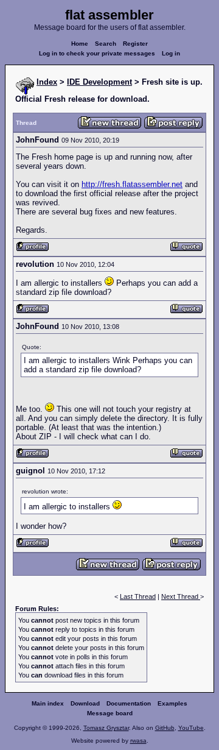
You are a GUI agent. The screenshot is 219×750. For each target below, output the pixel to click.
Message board (110, 713)
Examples (172, 703)
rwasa (138, 740)
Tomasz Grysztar (106, 727)
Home (79, 43)
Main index (48, 703)
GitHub (165, 727)
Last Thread (138, 596)
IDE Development (99, 82)
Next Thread (180, 596)
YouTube (191, 727)
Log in (171, 53)
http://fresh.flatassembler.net (132, 184)
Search (105, 43)
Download (85, 703)
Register (135, 43)
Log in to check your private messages (97, 53)
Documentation (128, 703)
